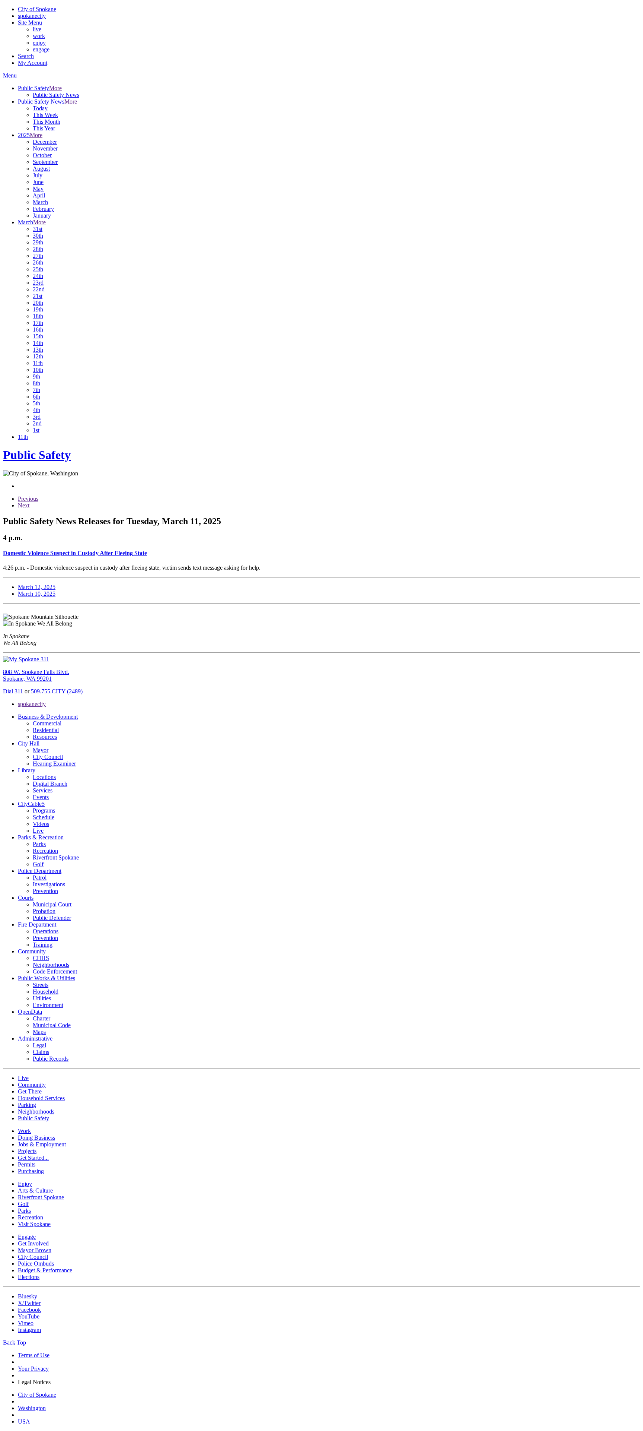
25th (38, 269)
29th (38, 242)
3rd (37, 417)
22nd (39, 289)
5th (36, 403)
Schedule (43, 817)
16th (38, 329)
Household (45, 991)
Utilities (42, 998)
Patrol (40, 877)
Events (41, 797)
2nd (37, 423)
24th (38, 276)
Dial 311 (13, 691)
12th (38, 356)
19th (38, 309)
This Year (44, 128)
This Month (46, 121)
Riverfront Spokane (56, 857)
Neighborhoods (51, 965)
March (40, 202)
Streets (40, 985)
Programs (44, 810)
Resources (45, 737)
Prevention (45, 891)
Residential (46, 730)
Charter (41, 1018)
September (45, 162)
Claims (41, 1052)
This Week (45, 115)
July (37, 175)
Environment (48, 1005)
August (41, 168)
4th (36, 410)
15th (38, 336)
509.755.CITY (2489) (57, 691)
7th (36, 390)
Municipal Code (52, 1025)
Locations (44, 777)
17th (38, 323)
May (38, 189)
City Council (48, 757)
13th (38, 349)
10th (38, 370)
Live (38, 830)
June (38, 182)
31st (37, 229)
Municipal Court (52, 904)
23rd (38, 282)
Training (42, 944)
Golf (38, 864)
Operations (45, 931)
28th (38, 249)
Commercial (47, 723)
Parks (39, 844)
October (42, 155)
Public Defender (52, 918)
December (45, 142)
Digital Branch (50, 784)
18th (38, 316)
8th (36, 383)
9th (36, 376)
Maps (39, 1032)
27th (38, 256)
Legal (39, 1045)
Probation (44, 911)
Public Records (50, 1058)
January (42, 215)
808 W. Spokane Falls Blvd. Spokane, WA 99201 (36, 675)
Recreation (45, 851)
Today (40, 108)
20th (38, 303)
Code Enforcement (55, 971)
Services (42, 790)
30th (38, 235)
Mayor (40, 750)
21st (37, 296)
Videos (41, 824)
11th (38, 363)
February (43, 209)
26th (38, 262)
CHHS (41, 958)
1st (36, 430)
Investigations (49, 884)
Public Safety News (56, 95)
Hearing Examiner (54, 763)
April (39, 195)
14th (38, 343)
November (45, 148)
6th (36, 396)
